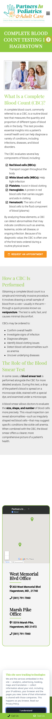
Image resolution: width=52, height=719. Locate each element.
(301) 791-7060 (21, 597)
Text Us (40, 716)
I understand (26, 710)
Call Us (14, 716)
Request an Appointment (27, 254)
